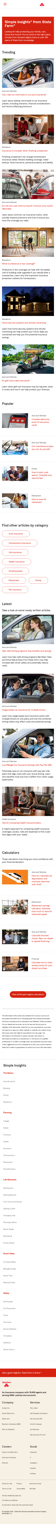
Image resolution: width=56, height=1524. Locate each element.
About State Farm (8, 1413)
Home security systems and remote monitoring (24, 323)
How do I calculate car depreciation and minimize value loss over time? (42, 880)
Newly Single (8, 1229)
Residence (7, 1102)
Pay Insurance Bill (36, 1419)
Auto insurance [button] (16, 534)
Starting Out (8, 1188)
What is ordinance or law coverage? (18, 264)
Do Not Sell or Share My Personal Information (17, 1505)
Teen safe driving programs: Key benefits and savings (26, 651)
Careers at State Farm (10, 1452)
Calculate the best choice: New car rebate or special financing (42, 938)
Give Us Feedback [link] (8, 1429)
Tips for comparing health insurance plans (21, 823)
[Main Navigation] (5, 4)
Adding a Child (9, 1209)
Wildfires (7, 1343)
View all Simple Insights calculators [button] (28, 994)
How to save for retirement (39, 500)
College (6, 1121)
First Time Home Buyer (12, 1202)
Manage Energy (9, 1269)
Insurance (7, 1149)
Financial (7, 1135)
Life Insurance (9, 1155)
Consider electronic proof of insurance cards (41, 422)
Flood (5, 1315)
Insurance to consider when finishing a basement (25, 151)
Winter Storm (8, 1350)
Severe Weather (9, 1329)
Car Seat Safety (9, 1262)
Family (6, 1095)
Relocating (7, 1236)
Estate (5, 1128)
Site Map (32, 1488)
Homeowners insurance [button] (20, 543)
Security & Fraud (35, 1483)
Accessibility (21, 1488)
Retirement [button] (14, 580)
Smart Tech (8, 1276)
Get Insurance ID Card (38, 1435)
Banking (6, 1088)
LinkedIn (33, 1468)
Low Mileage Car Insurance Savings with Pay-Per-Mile (27, 765)
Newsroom (6, 1419)
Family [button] (38, 580)
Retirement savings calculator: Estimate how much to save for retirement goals (42, 910)
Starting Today (9, 1283)
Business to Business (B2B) (11, 1424)
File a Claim (34, 1408)
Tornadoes (7, 1336)
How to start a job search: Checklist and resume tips (42, 475)
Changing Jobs (9, 1216)
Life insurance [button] (15, 552)
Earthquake (8, 1302)
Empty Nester (9, 1243)
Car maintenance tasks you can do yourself (42, 447)
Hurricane (7, 1322)
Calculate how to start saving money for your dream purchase (42, 965)
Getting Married (9, 1195)
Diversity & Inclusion (9, 1457)
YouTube (33, 1473)
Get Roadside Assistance (38, 1413)
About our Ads (7, 1483)
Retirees (5, 1463)
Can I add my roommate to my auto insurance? (24, 95)
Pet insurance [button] (15, 590)
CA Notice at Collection (10, 1500)
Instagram (33, 1463)
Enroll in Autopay (36, 1424)
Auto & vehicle (9, 1081)
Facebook (33, 1452)
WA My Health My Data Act (11, 1495)
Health (6, 1142)
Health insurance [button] (16, 562)
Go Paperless (34, 1429)
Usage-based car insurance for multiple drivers (23, 710)
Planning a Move (10, 1222)
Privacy (19, 1483)
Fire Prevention (9, 1308)
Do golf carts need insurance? (16, 381)
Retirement (8, 1162)
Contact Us (6, 1408)
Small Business (9, 1169)
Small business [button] (15, 571)
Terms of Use (6, 1488)
